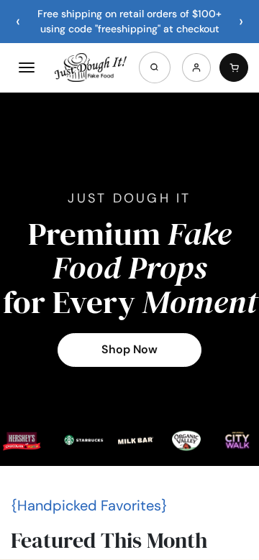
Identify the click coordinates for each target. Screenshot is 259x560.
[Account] (196, 67)
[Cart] (233, 67)
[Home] (91, 67)
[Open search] (155, 67)
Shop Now (129, 349)
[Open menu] (26, 67)
